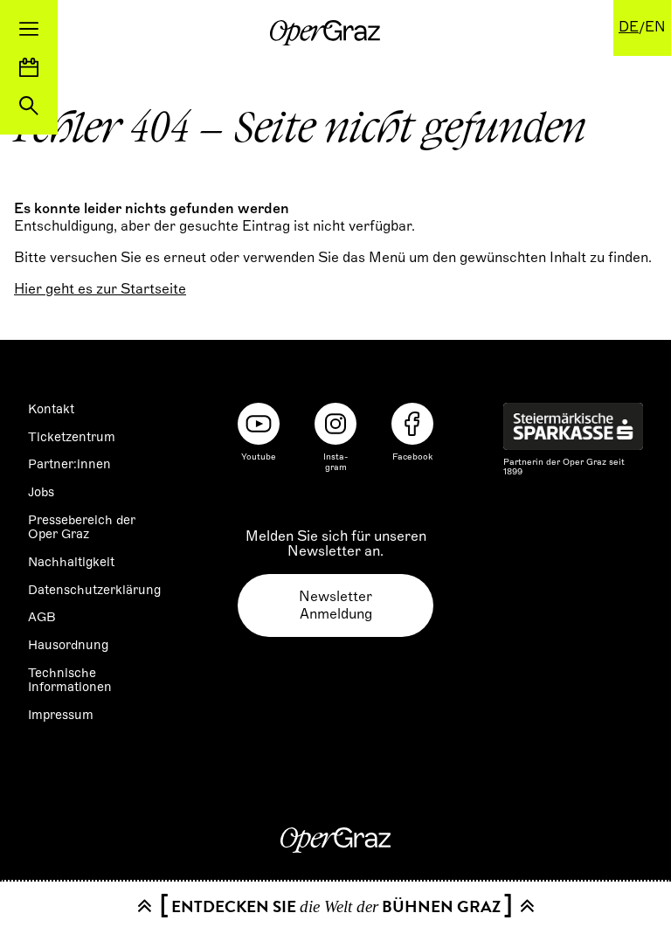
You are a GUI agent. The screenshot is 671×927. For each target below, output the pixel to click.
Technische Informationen (70, 680)
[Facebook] (412, 424)
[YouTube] (259, 424)
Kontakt (51, 409)
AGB (42, 617)
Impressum (60, 715)
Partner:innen (69, 464)
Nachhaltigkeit (71, 562)
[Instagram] (335, 424)
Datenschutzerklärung (94, 590)
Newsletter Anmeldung (335, 605)
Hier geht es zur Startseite (100, 289)
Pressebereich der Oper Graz (81, 527)
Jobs (41, 492)
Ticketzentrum (71, 437)
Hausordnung (68, 645)
